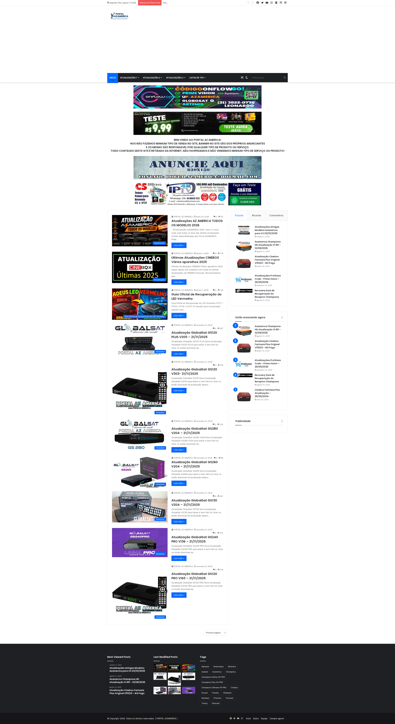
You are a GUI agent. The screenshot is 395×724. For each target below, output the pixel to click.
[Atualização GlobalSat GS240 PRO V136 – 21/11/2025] (188, 690)
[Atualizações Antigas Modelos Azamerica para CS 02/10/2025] (243, 230)
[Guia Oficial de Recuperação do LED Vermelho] (188, 667)
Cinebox (234, 687)
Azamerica (217, 672)
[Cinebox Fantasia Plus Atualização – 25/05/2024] (243, 396)
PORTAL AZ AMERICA (183, 216)
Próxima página (213, 632)
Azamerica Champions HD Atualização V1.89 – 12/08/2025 (268, 245)
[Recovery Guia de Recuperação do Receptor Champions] (243, 291)
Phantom (217, 698)
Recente (256, 215)
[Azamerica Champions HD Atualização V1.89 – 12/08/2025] (243, 246)
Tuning (204, 703)
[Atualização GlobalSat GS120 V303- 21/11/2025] (174, 679)
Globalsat (227, 693)
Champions (231, 672)
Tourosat (229, 698)
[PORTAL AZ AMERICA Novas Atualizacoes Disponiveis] (119, 16)
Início (112, 77)
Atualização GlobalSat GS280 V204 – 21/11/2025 (194, 430)
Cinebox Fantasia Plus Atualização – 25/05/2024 (267, 393)
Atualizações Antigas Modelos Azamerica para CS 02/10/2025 (267, 230)
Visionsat (216, 703)
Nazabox (205, 698)
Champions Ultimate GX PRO (214, 687)
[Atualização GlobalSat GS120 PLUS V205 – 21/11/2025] (160, 676)
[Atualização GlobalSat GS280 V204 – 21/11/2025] (188, 676)
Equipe (264, 718)
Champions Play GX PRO (212, 682)
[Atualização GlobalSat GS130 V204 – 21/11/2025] (174, 690)
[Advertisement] (197, 49)
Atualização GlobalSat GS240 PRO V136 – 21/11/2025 (194, 539)
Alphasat (205, 666)
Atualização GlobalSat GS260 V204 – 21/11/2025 (194, 464)
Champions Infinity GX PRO (213, 677)
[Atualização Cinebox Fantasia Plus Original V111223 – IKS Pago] (243, 263)
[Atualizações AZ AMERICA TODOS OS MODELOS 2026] (160, 667)
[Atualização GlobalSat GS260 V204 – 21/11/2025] (160, 690)
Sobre (256, 718)
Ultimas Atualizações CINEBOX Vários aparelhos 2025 (195, 259)
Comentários (276, 215)
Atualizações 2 (151, 77)
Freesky (215, 693)
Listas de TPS (196, 77)
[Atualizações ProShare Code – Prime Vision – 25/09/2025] (243, 279)
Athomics (232, 666)
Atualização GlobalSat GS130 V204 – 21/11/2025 (194, 502)
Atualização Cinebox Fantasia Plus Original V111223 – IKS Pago (267, 260)
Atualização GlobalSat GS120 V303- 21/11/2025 (194, 371)
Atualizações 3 (174, 77)
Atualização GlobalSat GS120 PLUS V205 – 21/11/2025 (189, 2)
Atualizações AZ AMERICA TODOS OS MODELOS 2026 (197, 223)
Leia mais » (179, 245)
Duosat (205, 693)
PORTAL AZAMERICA (166, 718)
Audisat (205, 672)
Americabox (218, 666)
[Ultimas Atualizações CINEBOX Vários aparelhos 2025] (174, 667)
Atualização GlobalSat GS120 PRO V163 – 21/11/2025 (194, 576)
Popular (239, 215)
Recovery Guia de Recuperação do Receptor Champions (267, 293)
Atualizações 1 (128, 77)
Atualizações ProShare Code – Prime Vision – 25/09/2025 (268, 279)
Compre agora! (277, 718)
